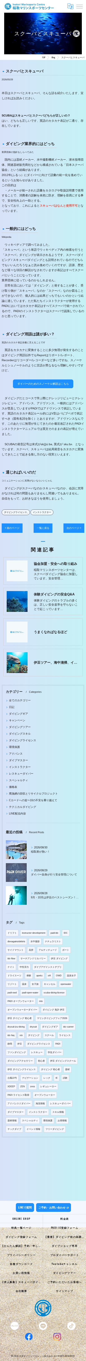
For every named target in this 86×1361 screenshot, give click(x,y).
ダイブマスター (18, 760)
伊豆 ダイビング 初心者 (20, 1018)
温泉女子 (71, 975)
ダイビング (33, 1035)
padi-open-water (30, 992)
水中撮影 (35, 941)
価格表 (13, 786)
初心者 (41, 1061)
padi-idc (54, 933)
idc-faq (11, 1035)
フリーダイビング (55, 1129)
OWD (59, 975)
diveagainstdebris (16, 941)
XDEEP (11, 1086)
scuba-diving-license (54, 992)
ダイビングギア (18, 713)
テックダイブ (14, 1129)
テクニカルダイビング (22, 806)
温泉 (24, 984)
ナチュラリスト (53, 941)
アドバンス (16, 753)
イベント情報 (33, 1129)
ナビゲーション (30, 1078)
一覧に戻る (43, 528)
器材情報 (12, 1120)
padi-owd (12, 992)
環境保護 (14, 747)
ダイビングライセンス (15, 512)
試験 (65, 1078)
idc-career (68, 1026)
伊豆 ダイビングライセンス (22, 1069)
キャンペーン (17, 720)
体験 (29, 975)
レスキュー (37, 1052)
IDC (66, 933)
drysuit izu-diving (16, 1026)
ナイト (11, 967)
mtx (41, 1001)
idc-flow (11, 958)
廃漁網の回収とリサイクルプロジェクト (33, 793)
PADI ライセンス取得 (18, 1095)
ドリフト (12, 933)
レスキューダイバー (21, 773)
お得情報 (62, 1120)
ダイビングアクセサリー (20, 1061)
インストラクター (42, 512)
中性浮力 (24, 967)
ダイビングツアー (20, 727)
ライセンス (65, 1035)
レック (46, 1078)
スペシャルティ (18, 780)
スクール (49, 1035)
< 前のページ (12, 528)
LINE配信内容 (17, 813)
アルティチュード (48, 950)
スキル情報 (58, 1112)
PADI (57, 1043)
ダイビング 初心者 (50, 1069)
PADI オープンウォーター (21, 1001)
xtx (21, 1035)
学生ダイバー (55, 1052)
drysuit (33, 1026)
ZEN (22, 1086)
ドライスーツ (14, 975)
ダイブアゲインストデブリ (48, 967)
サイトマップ (64, 1291)
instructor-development (33, 933)
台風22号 (12, 1078)
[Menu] (79, 6)
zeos (32, 1086)
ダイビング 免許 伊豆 (53, 1009)
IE (57, 1078)
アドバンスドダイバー (19, 1103)
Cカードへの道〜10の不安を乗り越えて (33, 800)
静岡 (10, 1043)
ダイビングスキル (20, 733)
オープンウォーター (44, 1095)
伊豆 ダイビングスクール (63, 1061)
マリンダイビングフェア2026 (52, 1018)
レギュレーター (48, 1086)
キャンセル (49, 984)
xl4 (49, 975)
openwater (66, 984)
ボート (65, 950)
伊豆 (19, 1043)
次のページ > (74, 528)
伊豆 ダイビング (59, 958)
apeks (39, 975)
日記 (11, 707)
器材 (67, 1069)
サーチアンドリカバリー (33, 958)
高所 (31, 950)
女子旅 (35, 984)
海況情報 (40, 1103)
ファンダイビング (17, 1052)
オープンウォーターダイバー (22, 1009)
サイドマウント (16, 950)
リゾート (12, 984)
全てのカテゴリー (20, 700)
